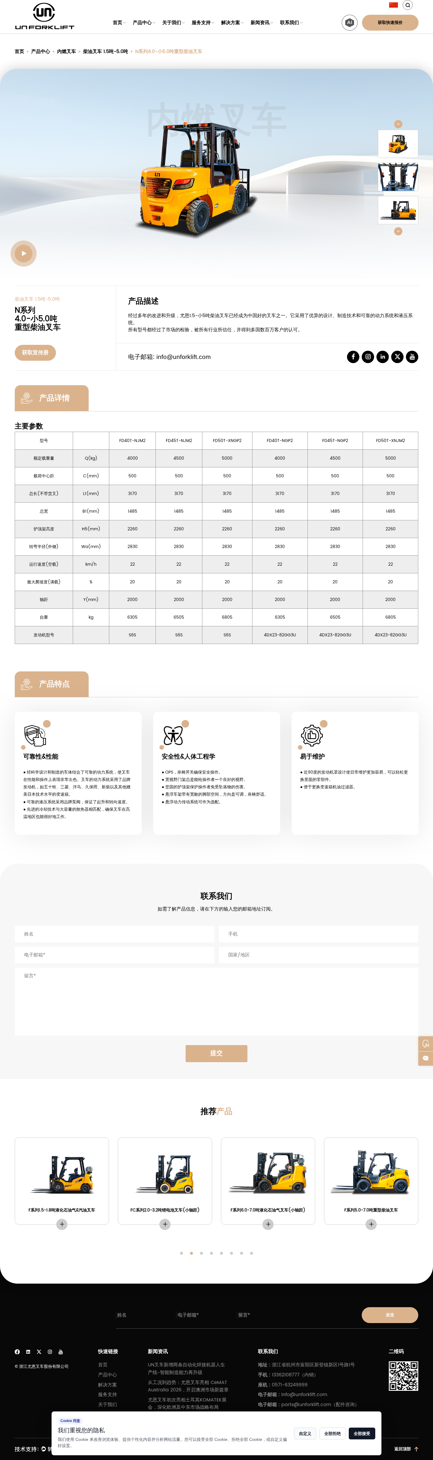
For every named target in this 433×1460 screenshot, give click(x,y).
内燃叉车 (66, 51)
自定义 (305, 1433)
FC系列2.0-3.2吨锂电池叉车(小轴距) (165, 1210)
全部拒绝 (332, 1433)
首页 (117, 23)
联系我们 (289, 23)
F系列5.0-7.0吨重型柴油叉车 (371, 1210)
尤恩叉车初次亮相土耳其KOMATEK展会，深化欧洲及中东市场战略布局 (187, 1403)
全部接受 (362, 1433)
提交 (216, 1053)
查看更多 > (62, 1224)
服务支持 (201, 23)
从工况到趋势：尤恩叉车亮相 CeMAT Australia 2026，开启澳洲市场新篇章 (188, 1386)
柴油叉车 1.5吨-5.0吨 (105, 51)
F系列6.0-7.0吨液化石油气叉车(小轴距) (268, 1210)
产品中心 (142, 23)
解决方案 (230, 23)
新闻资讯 (260, 23)
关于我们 (171, 23)
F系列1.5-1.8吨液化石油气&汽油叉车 (62, 1210)
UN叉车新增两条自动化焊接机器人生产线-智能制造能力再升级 (186, 1368)
